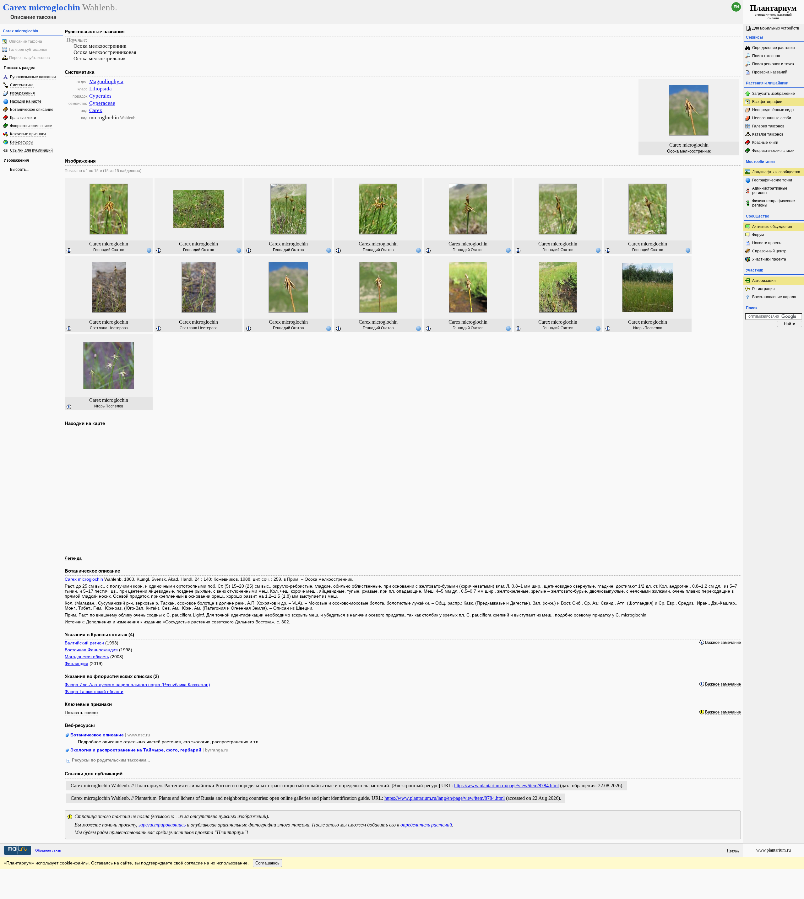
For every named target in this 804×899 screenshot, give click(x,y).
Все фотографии (767, 102)
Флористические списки (31, 126)
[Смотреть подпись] (69, 250)
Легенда (73, 558)
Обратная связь (48, 850)
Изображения (22, 93)
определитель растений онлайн (773, 11)
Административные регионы (769, 190)
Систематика (22, 85)
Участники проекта (769, 259)
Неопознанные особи (771, 118)
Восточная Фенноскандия (91, 649)
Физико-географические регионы (773, 203)
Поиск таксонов (766, 56)
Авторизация (764, 280)
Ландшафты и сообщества (776, 172)
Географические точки (772, 180)
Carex (95, 110)
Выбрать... (19, 169)
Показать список (81, 712)
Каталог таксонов (767, 134)
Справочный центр (769, 251)
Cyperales (100, 96)
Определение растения (773, 48)
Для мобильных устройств (775, 28)
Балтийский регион (84, 642)
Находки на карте (25, 101)
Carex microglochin (84, 579)
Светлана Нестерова (109, 328)
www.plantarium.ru (773, 850)
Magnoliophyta (106, 81)
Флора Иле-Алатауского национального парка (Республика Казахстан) (137, 684)
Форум (758, 235)
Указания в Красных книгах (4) (99, 634)
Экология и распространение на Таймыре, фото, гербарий (135, 749)
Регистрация (763, 289)
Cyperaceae (102, 103)
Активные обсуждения (772, 226)
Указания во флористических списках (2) (112, 676)
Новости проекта (767, 243)
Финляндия (76, 663)
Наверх (733, 850)
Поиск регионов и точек (773, 64)
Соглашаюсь (267, 863)
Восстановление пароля (774, 297)
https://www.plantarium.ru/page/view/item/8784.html (506, 785)
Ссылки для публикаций (31, 150)
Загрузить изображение (773, 93)
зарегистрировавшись (162, 824)
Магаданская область (87, 656)
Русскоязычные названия (33, 77)
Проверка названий (769, 72)
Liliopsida (100, 89)
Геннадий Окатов (108, 250)
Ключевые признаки (28, 134)
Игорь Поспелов (647, 328)
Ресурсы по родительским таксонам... (111, 760)
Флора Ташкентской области (94, 691)
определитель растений (426, 824)
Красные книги (23, 118)
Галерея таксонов (768, 126)
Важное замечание (723, 642)
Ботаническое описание (31, 109)
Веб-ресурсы (21, 142)
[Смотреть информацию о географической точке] (148, 250)
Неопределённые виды (773, 110)
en (736, 7)
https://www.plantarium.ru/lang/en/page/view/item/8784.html (444, 798)
